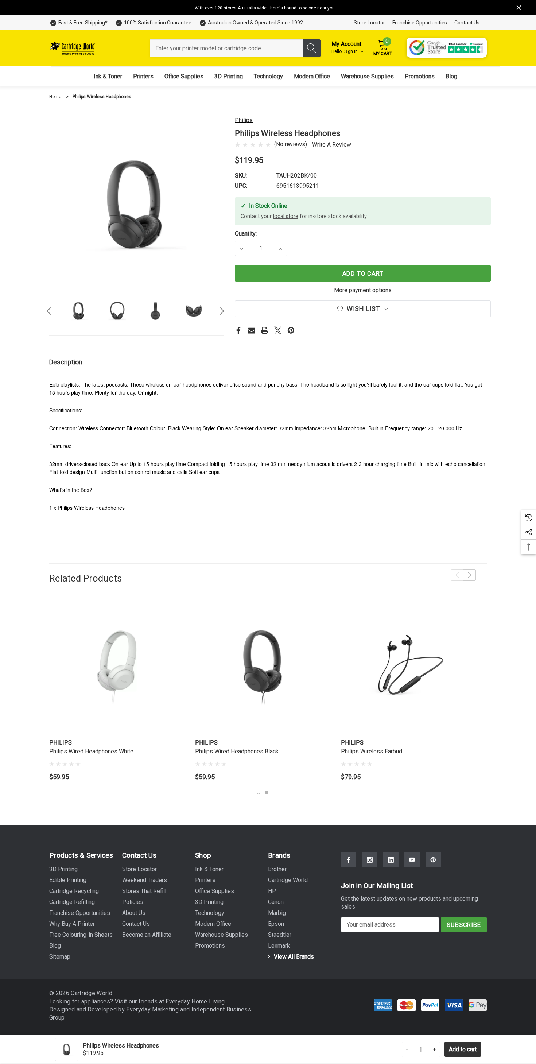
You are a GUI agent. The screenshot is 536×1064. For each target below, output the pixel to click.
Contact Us (466, 23)
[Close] (519, 7)
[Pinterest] (291, 330)
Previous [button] (49, 311)
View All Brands (293, 956)
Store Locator (369, 23)
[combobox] (226, 48)
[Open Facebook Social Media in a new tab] (348, 859)
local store (285, 216)
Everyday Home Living (195, 1001)
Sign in (351, 51)
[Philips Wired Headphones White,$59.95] (116, 666)
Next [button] (222, 311)
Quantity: (246, 233)
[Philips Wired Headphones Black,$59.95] (262, 666)
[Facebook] (238, 330)
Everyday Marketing (153, 1009)
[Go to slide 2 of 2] (266, 792)
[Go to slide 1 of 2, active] (258, 792)
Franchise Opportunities (419, 23)
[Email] (251, 330)
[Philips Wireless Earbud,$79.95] (408, 666)
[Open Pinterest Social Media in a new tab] (433, 859)
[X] (277, 330)
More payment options (363, 290)
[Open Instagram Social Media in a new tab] (369, 859)
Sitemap (59, 956)
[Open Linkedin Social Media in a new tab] (391, 859)
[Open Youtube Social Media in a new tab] (412, 859)
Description (65, 362)
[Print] (264, 330)
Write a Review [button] (331, 144)
